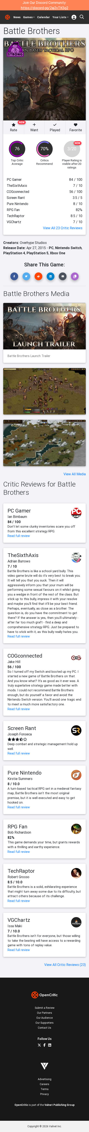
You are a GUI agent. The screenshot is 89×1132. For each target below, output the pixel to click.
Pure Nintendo (24, 773)
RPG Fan (17, 826)
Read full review (19, 536)
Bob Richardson (19, 832)
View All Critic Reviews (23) (65, 964)
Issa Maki (15, 926)
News (17, 17)
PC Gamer (19, 511)
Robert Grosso (18, 877)
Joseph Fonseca (20, 734)
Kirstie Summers (20, 779)
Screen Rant (22, 728)
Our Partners (44, 1012)
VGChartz (19, 920)
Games (28, 17)
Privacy (44, 1094)
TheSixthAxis (23, 555)
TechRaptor (21, 871)
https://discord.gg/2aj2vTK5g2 (44, 8)
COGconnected (25, 656)
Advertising (44, 1079)
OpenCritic (21, 1104)
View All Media (75, 474)
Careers (44, 1084)
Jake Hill (14, 662)
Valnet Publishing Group (59, 1104)
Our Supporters (44, 1022)
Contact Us (44, 1027)
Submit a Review (44, 1007)
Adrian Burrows (19, 561)
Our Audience (44, 1017)
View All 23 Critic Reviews (62, 228)
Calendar (43, 17)
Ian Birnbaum (17, 516)
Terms (45, 1089)
